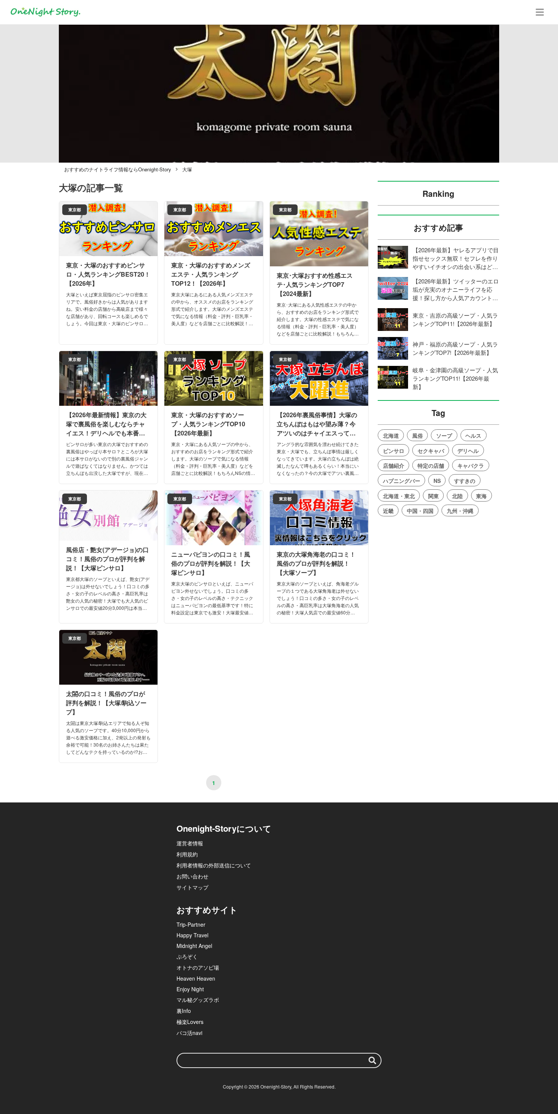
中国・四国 (420, 510)
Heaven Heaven (196, 978)
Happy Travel (192, 935)
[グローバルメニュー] (540, 12)
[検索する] (372, 1060)
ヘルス (473, 435)
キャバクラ (470, 465)
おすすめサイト (207, 910)
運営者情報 (190, 843)
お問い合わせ (192, 876)
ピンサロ (393, 450)
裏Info (184, 1010)
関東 (433, 496)
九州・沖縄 (460, 510)
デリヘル (468, 450)
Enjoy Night (190, 989)
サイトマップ (192, 887)
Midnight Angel (194, 945)
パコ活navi (189, 1032)
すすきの (464, 480)
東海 (481, 496)
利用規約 (187, 854)
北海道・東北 (399, 496)
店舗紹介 (393, 465)
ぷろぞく (187, 956)
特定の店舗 (431, 465)
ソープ (444, 435)
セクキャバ (431, 450)
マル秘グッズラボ (198, 999)
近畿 (388, 510)
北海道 (391, 435)
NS (437, 480)
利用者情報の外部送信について (214, 865)
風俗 (417, 435)
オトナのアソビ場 (198, 967)
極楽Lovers (190, 1021)
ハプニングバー (401, 480)
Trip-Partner (191, 924)
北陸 (457, 496)
